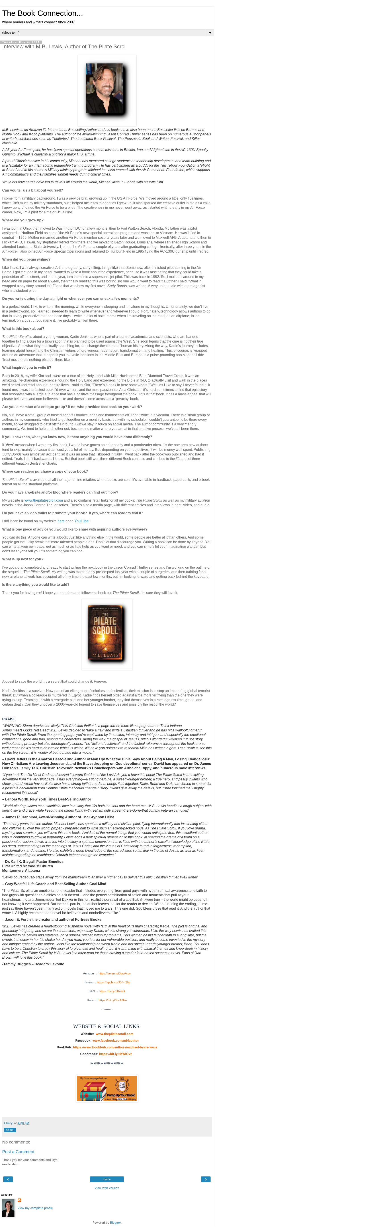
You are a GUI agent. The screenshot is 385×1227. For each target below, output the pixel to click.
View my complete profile (35, 1208)
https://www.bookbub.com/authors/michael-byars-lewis (115, 1047)
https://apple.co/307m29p (113, 982)
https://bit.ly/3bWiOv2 (115, 1053)
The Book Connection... (42, 13)
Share (10, 1130)
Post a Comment (18, 1151)
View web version (107, 1188)
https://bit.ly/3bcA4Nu (113, 1000)
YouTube (81, 521)
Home (107, 1179)
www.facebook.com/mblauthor (115, 1040)
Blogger (115, 1222)
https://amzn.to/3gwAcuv (114, 973)
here (61, 521)
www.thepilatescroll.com (44, 500)
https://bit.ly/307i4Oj (112, 991)
